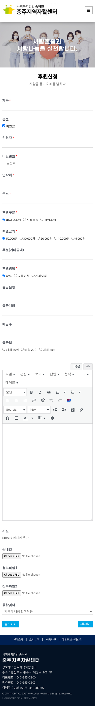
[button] (15, 392)
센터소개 (18, 639)
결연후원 (49, 220)
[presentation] (10, 374)
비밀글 (10, 126)
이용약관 (51, 639)
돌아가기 (11, 624)
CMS (8, 276)
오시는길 (34, 639)
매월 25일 (49, 349)
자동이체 (23, 276)
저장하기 (85, 624)
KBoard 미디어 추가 (15, 537)
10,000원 (63, 238)
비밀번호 (9, 156)
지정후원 (32, 220)
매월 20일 (30, 349)
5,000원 (79, 238)
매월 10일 (12, 349)
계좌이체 (41, 276)
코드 (88, 366)
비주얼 (76, 366)
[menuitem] (10, 374)
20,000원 (46, 238)
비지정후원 (13, 220)
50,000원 (11, 238)
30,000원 (29, 238)
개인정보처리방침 (72, 639)
